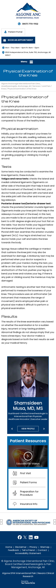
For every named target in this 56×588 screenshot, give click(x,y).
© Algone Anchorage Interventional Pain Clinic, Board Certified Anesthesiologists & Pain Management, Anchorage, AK (28, 564)
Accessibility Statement (28, 553)
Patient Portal (15, 31)
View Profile (28, 428)
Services (36, 86)
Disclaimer (21, 547)
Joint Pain (46, 86)
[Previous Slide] (12, 428)
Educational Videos (28, 463)
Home (8, 547)
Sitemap (44, 547)
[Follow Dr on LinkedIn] (31, 537)
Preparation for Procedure (29, 493)
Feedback (13, 550)
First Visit (25, 473)
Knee (3, 88)
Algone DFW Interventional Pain (19, 573)
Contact (42, 550)
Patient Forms (28, 482)
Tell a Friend (28, 550)
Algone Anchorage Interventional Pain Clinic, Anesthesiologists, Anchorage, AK (21, 84)
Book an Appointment (20, 40)
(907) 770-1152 (30, 23)
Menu (24, 61)
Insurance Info (28, 504)
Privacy (33, 547)
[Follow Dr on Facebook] (20, 537)
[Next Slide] (44, 428)
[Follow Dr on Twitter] (25, 537)
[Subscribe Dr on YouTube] (36, 537)
